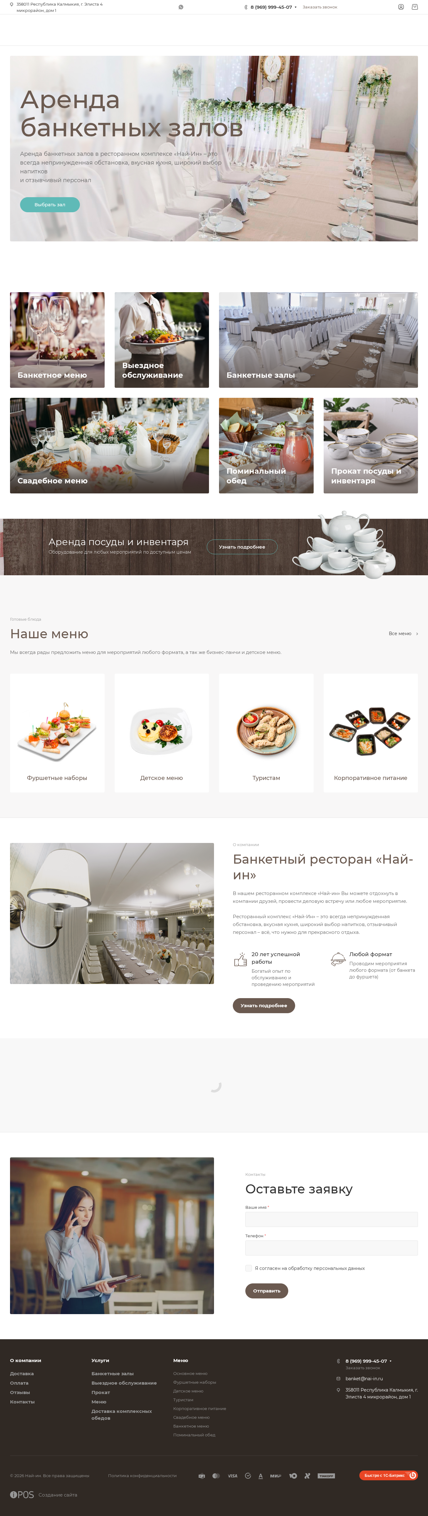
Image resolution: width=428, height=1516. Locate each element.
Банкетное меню (191, 1426)
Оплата (19, 1383)
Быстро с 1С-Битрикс (385, 1475)
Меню (99, 1402)
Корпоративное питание (199, 1408)
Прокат (100, 1392)
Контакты (22, 1402)
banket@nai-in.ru (364, 1379)
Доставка (22, 1374)
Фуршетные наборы (194, 1382)
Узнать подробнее (242, 547)
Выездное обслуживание (124, 1383)
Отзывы (20, 1392)
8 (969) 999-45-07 (271, 7)
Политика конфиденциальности (142, 1475)
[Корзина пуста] (414, 7)
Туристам (183, 1399)
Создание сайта (58, 1495)
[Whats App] (181, 7)
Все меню (401, 633)
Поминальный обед (194, 1434)
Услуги (100, 1360)
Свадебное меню (191, 1417)
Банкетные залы (112, 1374)
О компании (25, 1360)
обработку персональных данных (326, 1268)
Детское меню (188, 1390)
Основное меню (190, 1373)
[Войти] (401, 7)
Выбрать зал (49, 205)
